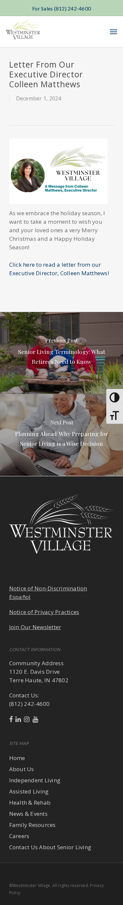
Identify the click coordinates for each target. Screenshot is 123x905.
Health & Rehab (30, 802)
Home (17, 758)
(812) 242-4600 (29, 704)
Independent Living (35, 780)
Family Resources (32, 825)
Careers (19, 836)
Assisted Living (29, 791)
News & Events (28, 813)
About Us (21, 769)
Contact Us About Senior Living (50, 847)
